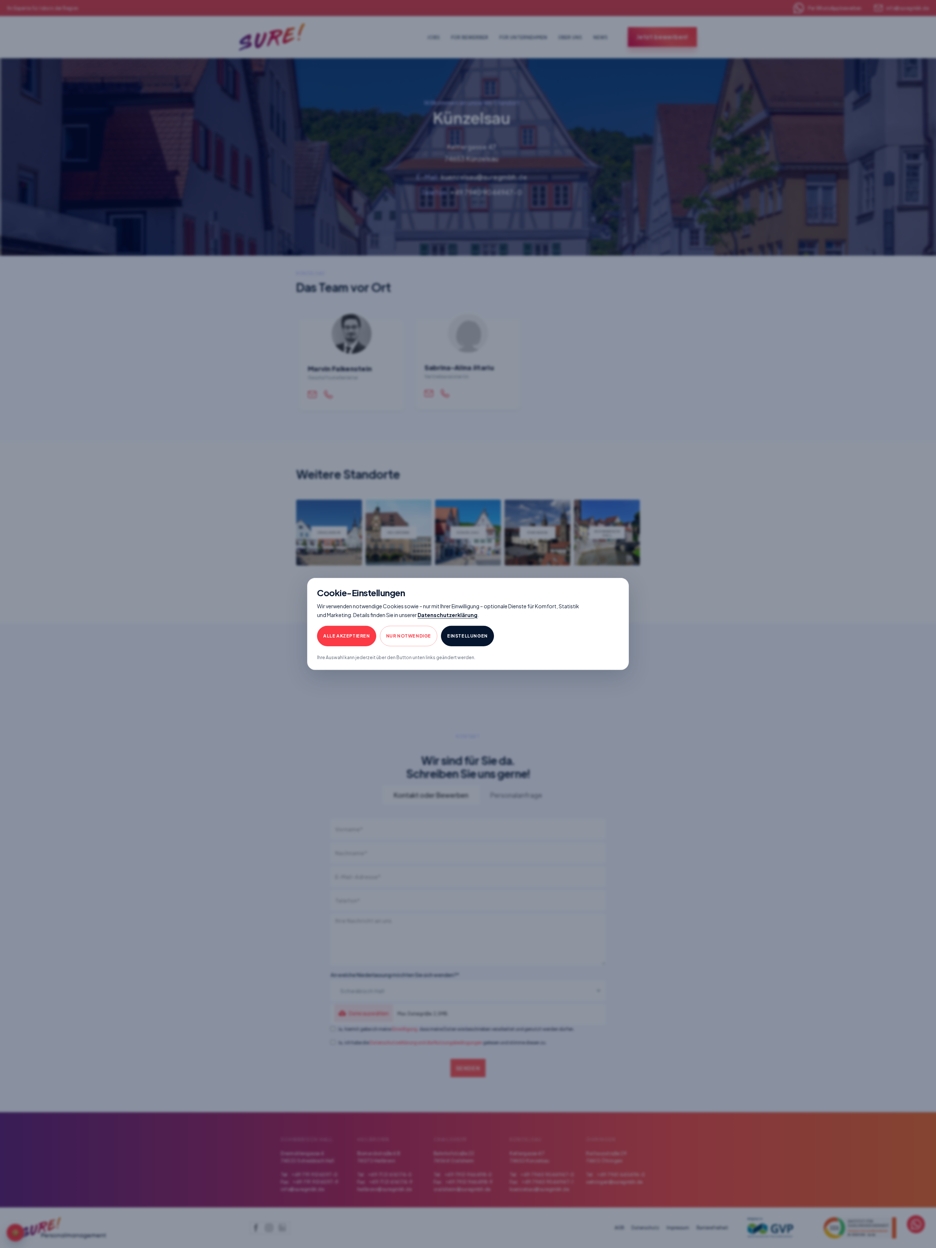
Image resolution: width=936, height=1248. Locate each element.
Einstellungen (467, 636)
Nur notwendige (408, 636)
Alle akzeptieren (346, 636)
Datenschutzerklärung (448, 614)
